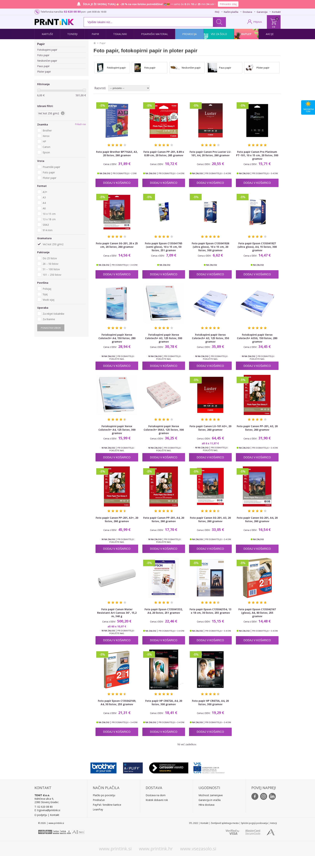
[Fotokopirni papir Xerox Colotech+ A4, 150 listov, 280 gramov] (117, 304)
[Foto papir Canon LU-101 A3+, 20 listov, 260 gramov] (210, 395)
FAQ (217, 11)
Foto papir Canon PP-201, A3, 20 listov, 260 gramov (257, 427)
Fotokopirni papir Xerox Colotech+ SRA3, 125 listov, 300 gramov (164, 429)
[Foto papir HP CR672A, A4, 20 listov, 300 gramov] (163, 669)
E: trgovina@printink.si (47, 810)
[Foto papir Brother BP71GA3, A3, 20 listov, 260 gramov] (117, 120)
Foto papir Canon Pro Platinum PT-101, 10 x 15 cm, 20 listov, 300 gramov (257, 155)
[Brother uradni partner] (103, 767)
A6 (44, 208)
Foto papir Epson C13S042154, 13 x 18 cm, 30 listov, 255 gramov (210, 610)
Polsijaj (47, 288)
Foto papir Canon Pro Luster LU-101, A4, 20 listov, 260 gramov (210, 153)
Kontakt (276, 11)
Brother (47, 130)
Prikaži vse (80, 124)
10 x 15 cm (49, 214)
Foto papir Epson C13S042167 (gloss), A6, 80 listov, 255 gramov (257, 612)
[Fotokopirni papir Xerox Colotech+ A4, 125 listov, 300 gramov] (117, 395)
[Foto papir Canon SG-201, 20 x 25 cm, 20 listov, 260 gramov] (117, 212)
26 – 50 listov (50, 263)
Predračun (99, 800)
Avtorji (273, 823)
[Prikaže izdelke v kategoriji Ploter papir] (250, 67)
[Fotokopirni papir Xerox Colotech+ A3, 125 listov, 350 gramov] (210, 304)
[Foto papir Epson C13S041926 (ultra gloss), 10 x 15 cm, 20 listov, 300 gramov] (210, 212)
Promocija (189, 34)
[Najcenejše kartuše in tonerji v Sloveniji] (54, 22)
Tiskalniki (120, 34)
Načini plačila (231, 11)
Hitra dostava (206, 804)
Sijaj (45, 294)
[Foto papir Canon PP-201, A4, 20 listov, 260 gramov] (163, 486)
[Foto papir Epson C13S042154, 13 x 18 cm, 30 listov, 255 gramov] (210, 578)
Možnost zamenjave (211, 795)
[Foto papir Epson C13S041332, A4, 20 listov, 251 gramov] (163, 578)
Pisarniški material (154, 34)
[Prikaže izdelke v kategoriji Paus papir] (212, 67)
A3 (44, 197)
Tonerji (72, 34)
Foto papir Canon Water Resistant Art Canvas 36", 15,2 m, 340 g (117, 612)
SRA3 (46, 224)
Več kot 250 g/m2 (53, 244)
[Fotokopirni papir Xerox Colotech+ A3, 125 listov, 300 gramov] (163, 304)
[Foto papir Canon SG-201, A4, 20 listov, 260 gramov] (257, 486)
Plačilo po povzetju (104, 795)
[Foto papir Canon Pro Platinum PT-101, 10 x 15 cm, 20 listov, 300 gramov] (257, 120)
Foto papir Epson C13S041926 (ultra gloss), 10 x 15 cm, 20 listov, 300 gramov (210, 247)
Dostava (247, 11)
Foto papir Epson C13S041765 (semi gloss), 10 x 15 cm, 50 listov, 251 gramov (163, 247)
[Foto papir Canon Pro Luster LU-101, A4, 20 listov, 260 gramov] (210, 120)
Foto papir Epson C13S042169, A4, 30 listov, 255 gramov (117, 702)
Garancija (262, 11)
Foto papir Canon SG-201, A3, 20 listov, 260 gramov (210, 519)
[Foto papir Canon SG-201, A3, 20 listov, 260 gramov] (210, 486)
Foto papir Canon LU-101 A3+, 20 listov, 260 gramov (210, 427)
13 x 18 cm (49, 219)
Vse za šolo (219, 34)
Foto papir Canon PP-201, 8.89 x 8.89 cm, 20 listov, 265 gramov (163, 153)
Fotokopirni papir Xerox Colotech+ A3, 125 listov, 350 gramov (210, 338)
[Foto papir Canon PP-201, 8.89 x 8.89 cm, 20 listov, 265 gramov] (163, 120)
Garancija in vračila (210, 800)
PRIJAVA (257, 22)
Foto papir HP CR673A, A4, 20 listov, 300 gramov (210, 702)
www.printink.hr (156, 848)
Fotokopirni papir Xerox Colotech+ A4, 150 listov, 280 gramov (116, 338)
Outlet (246, 34)
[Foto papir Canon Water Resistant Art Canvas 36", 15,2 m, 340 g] (117, 578)
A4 (44, 203)
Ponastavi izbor (51, 327)
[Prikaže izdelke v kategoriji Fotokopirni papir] (100, 67)
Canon (46, 147)
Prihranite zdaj (228, 4)
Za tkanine (49, 319)
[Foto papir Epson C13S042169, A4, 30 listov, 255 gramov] (117, 669)
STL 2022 (193, 823)
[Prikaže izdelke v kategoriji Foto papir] (137, 67)
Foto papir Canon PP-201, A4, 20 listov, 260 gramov (163, 519)
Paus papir (43, 66)
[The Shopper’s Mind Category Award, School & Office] (168, 767)
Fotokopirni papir (47, 49)
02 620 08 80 (72, 11)
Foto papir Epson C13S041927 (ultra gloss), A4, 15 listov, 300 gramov (257, 247)
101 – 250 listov (52, 274)
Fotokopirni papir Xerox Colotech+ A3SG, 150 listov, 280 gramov (257, 338)
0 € (273, 26)
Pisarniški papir (51, 167)
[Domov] (96, 43)
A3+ (45, 192)
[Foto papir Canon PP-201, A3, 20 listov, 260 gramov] (257, 395)
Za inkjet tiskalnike (53, 313)
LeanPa (97, 809)
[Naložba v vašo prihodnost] (209, 767)
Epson (46, 152)
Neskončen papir (47, 60)
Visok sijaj (48, 299)
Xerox (46, 136)
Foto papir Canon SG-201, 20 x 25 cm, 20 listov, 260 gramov (117, 245)
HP (44, 141)
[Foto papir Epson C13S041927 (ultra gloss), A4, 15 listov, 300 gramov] (257, 212)
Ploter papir (44, 71)
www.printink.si (115, 848)
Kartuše (47, 34)
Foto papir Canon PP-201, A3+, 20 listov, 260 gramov (117, 519)
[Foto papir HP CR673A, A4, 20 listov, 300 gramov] (210, 669)
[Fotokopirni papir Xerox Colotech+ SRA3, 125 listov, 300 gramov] (163, 395)
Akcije (270, 34)
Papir (95, 34)
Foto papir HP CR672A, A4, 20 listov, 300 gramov (163, 702)
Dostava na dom (156, 795)
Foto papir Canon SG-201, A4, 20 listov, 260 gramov (257, 519)
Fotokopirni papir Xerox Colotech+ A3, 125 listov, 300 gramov (163, 338)
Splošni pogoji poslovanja (254, 823)
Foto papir (43, 55)
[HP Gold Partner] (133, 767)
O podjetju (40, 815)
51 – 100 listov (51, 269)
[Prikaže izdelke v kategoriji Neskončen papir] (175, 67)
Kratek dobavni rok (157, 800)
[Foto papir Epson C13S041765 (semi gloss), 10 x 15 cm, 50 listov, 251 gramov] (163, 212)
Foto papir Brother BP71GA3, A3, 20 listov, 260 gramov (117, 153)
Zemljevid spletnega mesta (225, 823)
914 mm (47, 230)
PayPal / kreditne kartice (107, 804)
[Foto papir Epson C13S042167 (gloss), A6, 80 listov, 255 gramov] (257, 578)
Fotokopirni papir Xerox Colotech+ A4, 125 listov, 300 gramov (116, 429)
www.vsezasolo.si (198, 848)
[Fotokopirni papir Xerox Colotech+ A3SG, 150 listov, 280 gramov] (257, 304)
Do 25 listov (50, 258)
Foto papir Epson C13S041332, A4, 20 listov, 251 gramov (164, 610)
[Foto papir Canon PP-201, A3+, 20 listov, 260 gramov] (117, 486)
